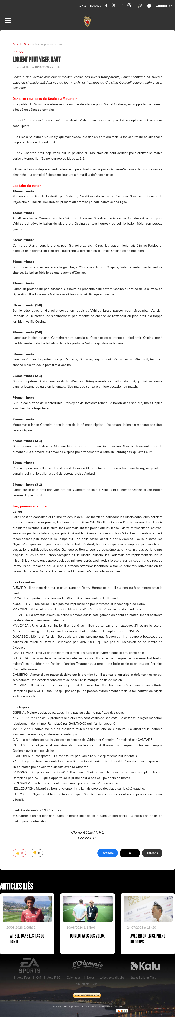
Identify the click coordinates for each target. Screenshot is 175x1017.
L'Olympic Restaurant (87, 965)
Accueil (17, 44)
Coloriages (74, 977)
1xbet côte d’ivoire (112, 977)
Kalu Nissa (145, 965)
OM (38, 977)
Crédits (92, 1006)
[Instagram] (121, 6)
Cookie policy (105, 1006)
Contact (118, 1006)
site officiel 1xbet (87, 984)
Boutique (95, 5)
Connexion (164, 6)
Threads (152, 853)
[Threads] (129, 6)
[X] (114, 6)
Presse (28, 44)
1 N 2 (82, 5)
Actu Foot (23, 977)
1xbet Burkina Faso (143, 977)
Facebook (107, 853)
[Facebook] (106, 6)
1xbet (90, 977)
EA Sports (30, 965)
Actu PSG (54, 977)
